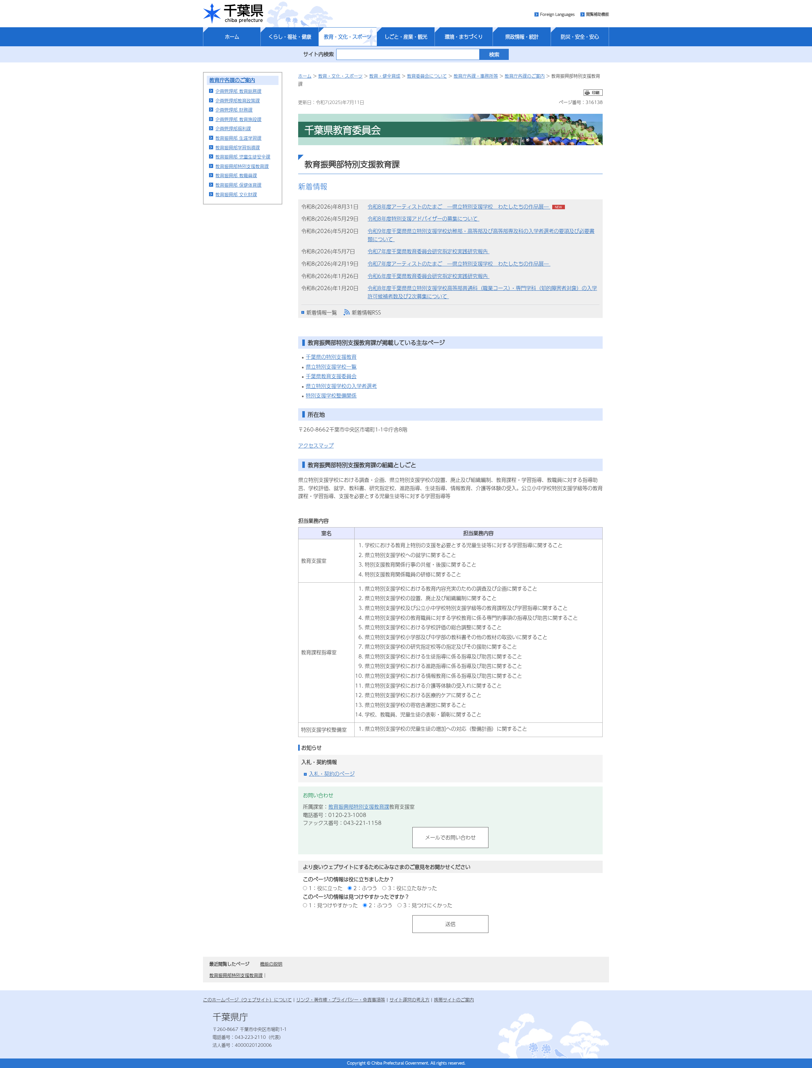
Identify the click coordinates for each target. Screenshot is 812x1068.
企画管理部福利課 (233, 128)
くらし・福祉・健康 (289, 37)
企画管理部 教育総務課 (238, 90)
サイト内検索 (318, 54)
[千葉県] (233, 13)
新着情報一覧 (321, 312)
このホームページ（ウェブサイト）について (247, 999)
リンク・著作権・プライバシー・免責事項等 (340, 999)
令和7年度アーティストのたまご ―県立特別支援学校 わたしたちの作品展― (459, 264)
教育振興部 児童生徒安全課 (242, 156)
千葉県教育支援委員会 (331, 376)
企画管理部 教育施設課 (238, 119)
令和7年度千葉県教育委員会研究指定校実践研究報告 (428, 251)
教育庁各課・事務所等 (476, 75)
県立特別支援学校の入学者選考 (341, 386)
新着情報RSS (366, 312)
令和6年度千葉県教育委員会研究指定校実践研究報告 (428, 276)
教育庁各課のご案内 (232, 80)
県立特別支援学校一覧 (331, 367)
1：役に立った (326, 888)
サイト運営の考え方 (409, 999)
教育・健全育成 (384, 75)
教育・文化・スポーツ (347, 37)
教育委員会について (427, 75)
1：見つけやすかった (333, 905)
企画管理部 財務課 (233, 109)
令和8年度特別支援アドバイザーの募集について (423, 219)
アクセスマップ (316, 446)
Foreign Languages (557, 14)
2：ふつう (365, 888)
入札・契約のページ (332, 774)
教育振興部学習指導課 (237, 147)
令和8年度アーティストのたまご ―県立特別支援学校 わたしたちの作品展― (459, 206)
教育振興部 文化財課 (236, 194)
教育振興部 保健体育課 (238, 184)
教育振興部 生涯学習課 (238, 137)
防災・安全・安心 (580, 37)
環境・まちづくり (464, 37)
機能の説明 (271, 963)
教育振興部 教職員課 (236, 175)
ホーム (232, 37)
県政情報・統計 (522, 37)
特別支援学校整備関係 (331, 395)
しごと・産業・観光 (405, 37)
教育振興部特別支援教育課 (242, 166)
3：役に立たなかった (412, 888)
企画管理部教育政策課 (237, 100)
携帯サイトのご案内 (454, 999)
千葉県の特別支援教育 (331, 357)
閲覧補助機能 (597, 14)
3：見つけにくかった (427, 905)
